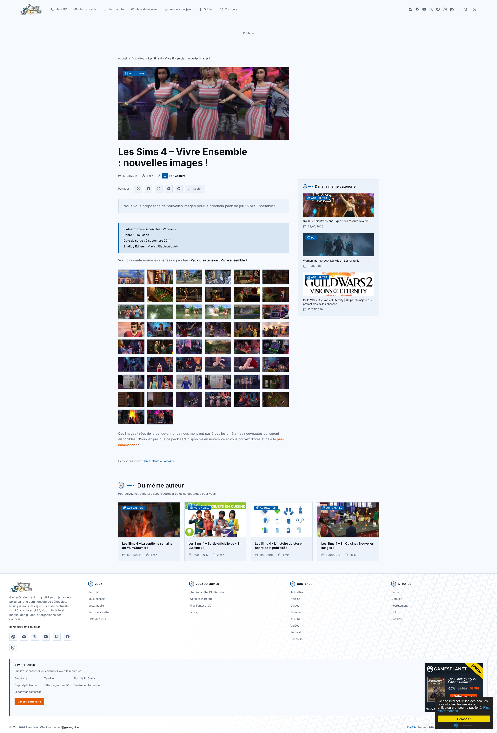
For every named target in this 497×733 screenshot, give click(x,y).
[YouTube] (424, 9)
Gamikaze (21, 678)
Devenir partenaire (29, 701)
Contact (396, 592)
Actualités (137, 58)
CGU (394, 612)
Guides (294, 605)
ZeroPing (50, 678)
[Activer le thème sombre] (474, 9)
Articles (295, 598)
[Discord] (451, 9)
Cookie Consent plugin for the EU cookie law (464, 725)
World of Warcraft (200, 598)
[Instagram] (445, 9)
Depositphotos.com (27, 685)
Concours (296, 639)
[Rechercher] (465, 9)
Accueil (122, 58)
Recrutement (399, 605)
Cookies (396, 619)
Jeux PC (94, 592)
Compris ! (464, 718)
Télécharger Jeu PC (56, 685)
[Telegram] (169, 188)
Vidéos (294, 625)
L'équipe (396, 598)
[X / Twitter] (431, 9)
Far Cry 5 (195, 612)
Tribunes (295, 612)
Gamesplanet (151, 461)
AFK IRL (295, 619)
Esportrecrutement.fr (28, 691)
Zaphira (180, 175)
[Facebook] (438, 9)
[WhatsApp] (158, 188)
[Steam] (411, 9)
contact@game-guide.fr (24, 626)
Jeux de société (99, 612)
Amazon (169, 461)
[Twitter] (138, 188)
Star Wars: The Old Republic (207, 592)
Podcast (295, 632)
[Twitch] (417, 9)
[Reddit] (179, 188)
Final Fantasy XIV (200, 605)
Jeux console (97, 598)
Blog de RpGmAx (84, 678)
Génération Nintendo (87, 685)
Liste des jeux (97, 619)
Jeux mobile (96, 605)
